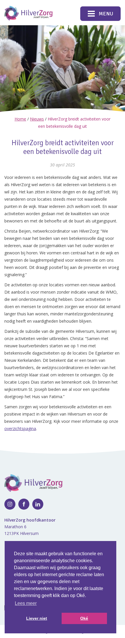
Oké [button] (84, 618)
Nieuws (37, 119)
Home (20, 119)
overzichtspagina (20, 428)
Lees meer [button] (26, 603)
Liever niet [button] (36, 618)
